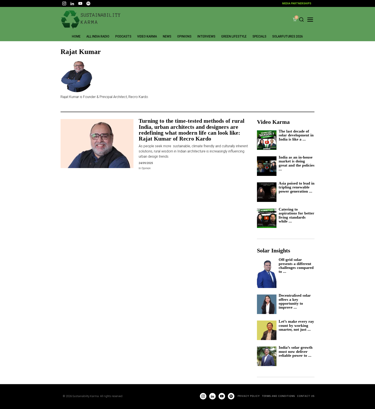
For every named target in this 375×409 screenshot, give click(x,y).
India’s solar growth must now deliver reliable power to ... (295, 351)
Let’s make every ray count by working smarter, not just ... (296, 325)
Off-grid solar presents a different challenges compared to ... (296, 266)
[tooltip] (64, 3)
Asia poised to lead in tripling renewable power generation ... (296, 187)
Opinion (146, 168)
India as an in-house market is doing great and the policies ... (296, 163)
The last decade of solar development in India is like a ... (296, 135)
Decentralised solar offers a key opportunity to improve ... (295, 301)
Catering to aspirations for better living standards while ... (296, 215)
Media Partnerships (296, 3)
